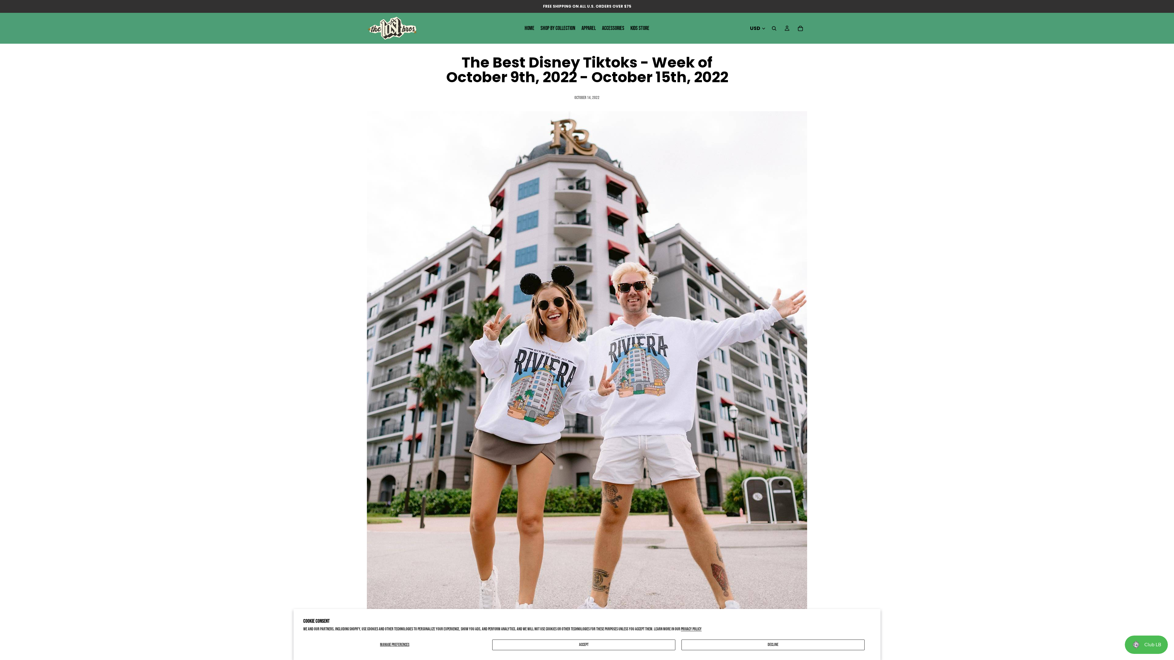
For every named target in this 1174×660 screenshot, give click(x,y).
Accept (584, 644)
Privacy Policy (691, 629)
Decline (773, 644)
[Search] (774, 28)
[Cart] (800, 28)
